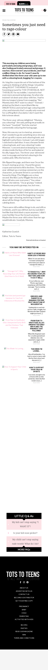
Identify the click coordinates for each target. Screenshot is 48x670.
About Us (24, 588)
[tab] (24, 524)
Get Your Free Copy (24, 601)
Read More (36, 266)
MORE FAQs (24, 549)
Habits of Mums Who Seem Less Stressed (36, 254)
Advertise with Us (24, 591)
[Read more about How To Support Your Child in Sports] (14, 368)
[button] (42, 10)
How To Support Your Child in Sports (36, 369)
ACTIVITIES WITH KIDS (24, 619)
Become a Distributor (24, 598)
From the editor (8, 20)
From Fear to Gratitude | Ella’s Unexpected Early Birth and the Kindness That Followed (36, 326)
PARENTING (24, 616)
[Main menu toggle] (4, 11)
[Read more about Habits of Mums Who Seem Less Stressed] (14, 254)
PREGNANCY (24, 606)
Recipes (24, 625)
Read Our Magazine (24, 631)
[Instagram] (24, 582)
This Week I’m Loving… (36, 350)
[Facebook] (20, 582)
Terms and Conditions (24, 638)
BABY (24, 610)
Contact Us (24, 594)
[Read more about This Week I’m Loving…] (14, 348)
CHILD (24, 613)
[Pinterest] (27, 582)
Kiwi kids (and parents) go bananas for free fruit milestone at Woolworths (36, 300)
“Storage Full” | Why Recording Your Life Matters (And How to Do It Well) (36, 275)
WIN (24, 635)
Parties (24, 628)
